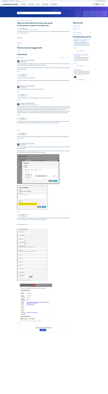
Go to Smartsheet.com (100, 1)
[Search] (93, 4)
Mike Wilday (22, 60)
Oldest (21, 57)
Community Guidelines (77, 34)
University (17, 1)
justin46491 (22, 28)
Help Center (11, 1)
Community (5, 1)
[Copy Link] (37, 29)
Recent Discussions (76, 25)
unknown (34, 29)
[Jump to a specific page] (69, 58)
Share (18, 45)
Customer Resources (77, 27)
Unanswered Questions (82, 32)
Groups (74, 30)
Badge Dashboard (76, 28)
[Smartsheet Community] (10, 4)
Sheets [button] (19, 50)
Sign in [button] (43, 330)
